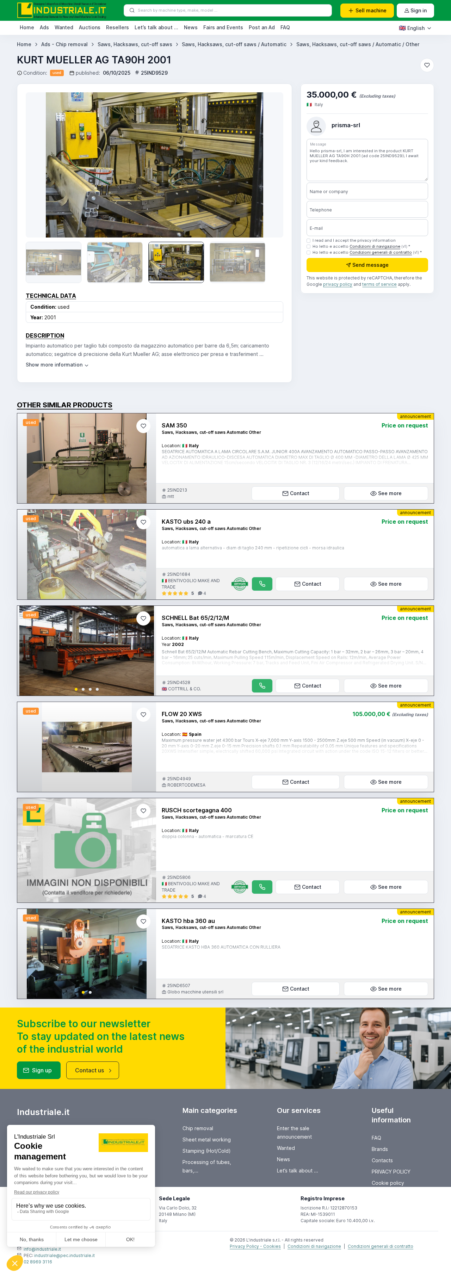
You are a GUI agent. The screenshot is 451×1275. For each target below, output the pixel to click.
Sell (371, 10)
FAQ (285, 27)
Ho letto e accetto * (361, 246)
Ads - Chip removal (64, 44)
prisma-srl (346, 125)
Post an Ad (262, 27)
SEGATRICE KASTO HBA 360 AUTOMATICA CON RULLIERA (221, 947)
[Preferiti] (427, 65)
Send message (370, 265)
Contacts (382, 1160)
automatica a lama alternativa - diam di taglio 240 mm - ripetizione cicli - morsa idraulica (253, 547)
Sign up (42, 1070)
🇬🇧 (412, 27)
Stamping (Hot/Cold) (207, 1151)
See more (390, 493)
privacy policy (337, 284)
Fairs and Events (223, 27)
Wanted (64, 27)
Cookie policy (388, 1183)
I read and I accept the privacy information (354, 240)
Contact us (89, 1070)
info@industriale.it (42, 1249)
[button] (76, 689)
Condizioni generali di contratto (381, 252)
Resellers (117, 27)
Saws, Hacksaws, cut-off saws (135, 44)
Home (27, 27)
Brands (380, 1149)
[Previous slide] (41, 165)
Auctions (89, 27)
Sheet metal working (207, 1139)
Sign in (418, 10)
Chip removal (198, 1128)
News (191, 27)
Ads (44, 27)
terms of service (379, 284)
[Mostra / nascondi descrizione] (57, 364)
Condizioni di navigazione (375, 246)
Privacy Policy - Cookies (255, 1246)
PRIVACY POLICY (391, 1172)
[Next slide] (144, 651)
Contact (299, 493)
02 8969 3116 (38, 1261)
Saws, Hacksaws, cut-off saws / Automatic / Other (357, 44)
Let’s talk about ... (156, 27)
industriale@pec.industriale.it (64, 1255)
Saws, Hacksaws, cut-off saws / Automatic (234, 44)
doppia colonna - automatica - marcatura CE (207, 836)
